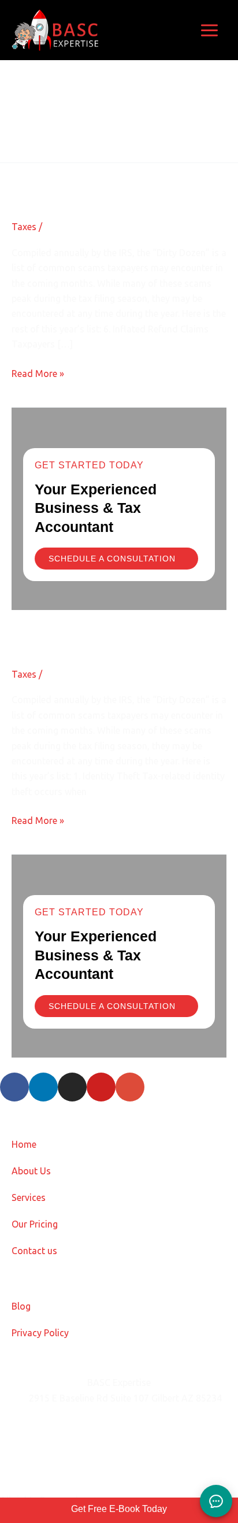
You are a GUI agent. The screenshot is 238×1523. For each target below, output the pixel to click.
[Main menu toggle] (209, 30)
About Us (31, 1171)
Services (29, 1197)
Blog (21, 1306)
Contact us (34, 1250)
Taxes (24, 226)
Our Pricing (35, 1224)
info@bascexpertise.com (80, 1427)
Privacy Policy (40, 1333)
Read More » (38, 372)
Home (24, 1144)
